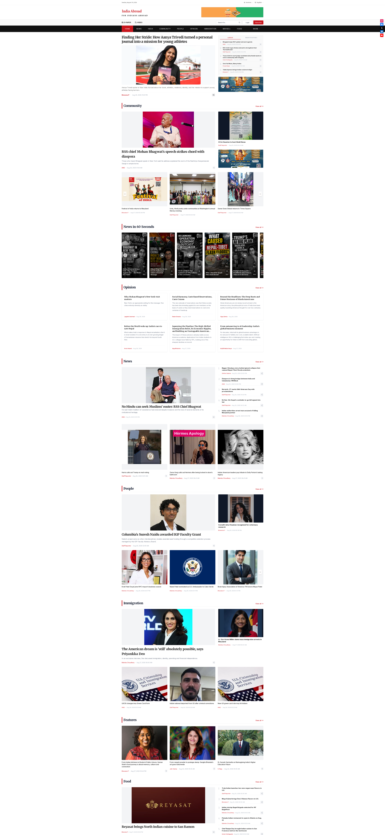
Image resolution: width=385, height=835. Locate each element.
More (255, 29)
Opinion (194, 29)
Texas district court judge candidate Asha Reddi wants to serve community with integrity (242, 56)
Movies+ (227, 29)
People (180, 29)
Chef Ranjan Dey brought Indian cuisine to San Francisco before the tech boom (239, 830)
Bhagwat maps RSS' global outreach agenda (237, 42)
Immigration (210, 29)
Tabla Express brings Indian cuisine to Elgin (237, 69)
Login (247, 22)
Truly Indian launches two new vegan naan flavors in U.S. (242, 789)
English (259, 2)
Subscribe (258, 22)
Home (127, 29)
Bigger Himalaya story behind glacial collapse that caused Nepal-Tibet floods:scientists (241, 369)
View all (258, 106)
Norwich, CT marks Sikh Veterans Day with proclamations (238, 390)
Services (248, 2)
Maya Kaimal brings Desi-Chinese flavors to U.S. (240, 799)
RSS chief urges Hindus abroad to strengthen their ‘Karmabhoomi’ (240, 48)
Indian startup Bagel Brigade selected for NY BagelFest (239, 808)
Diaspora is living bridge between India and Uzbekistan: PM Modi (238, 380)
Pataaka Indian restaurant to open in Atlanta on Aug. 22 (242, 819)
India (150, 29)
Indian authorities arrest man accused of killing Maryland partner (240, 412)
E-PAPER (127, 22)
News (139, 29)
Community (165, 29)
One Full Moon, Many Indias (232, 63)
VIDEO (139, 22)
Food (239, 29)
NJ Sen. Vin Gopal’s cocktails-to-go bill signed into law (241, 401)
